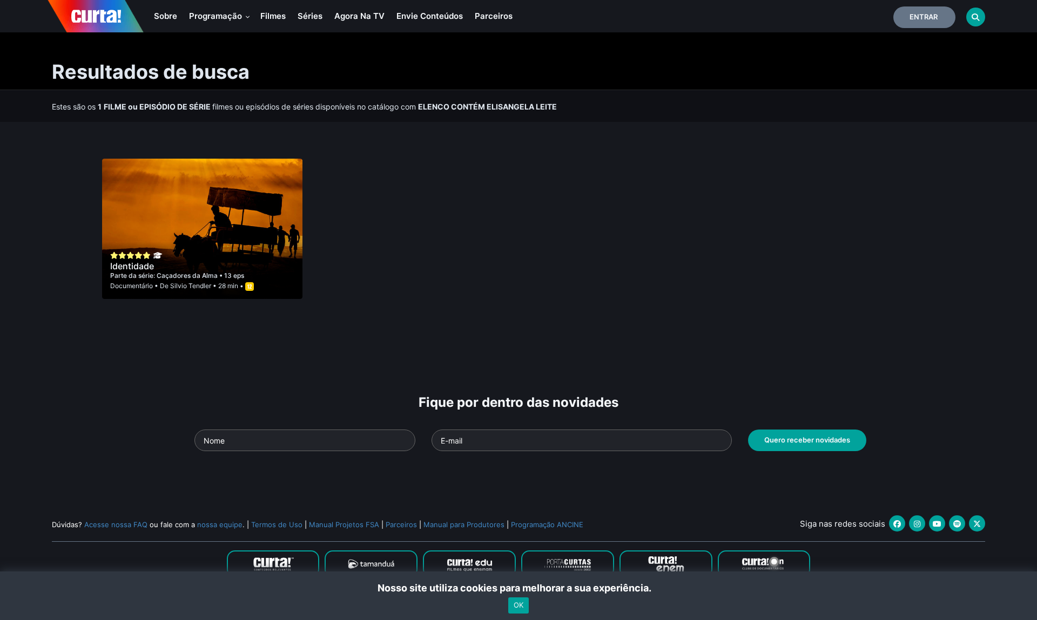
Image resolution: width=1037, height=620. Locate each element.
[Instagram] (917, 523)
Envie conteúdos (429, 16)
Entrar (924, 16)
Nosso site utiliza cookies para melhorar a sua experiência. (519, 588)
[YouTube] (937, 523)
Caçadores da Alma (188, 275)
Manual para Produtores (463, 524)
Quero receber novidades (807, 439)
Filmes (273, 16)
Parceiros (494, 16)
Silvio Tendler (190, 286)
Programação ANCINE (547, 524)
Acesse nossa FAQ (115, 524)
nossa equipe (220, 524)
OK (518, 605)
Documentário (131, 286)
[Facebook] (897, 523)
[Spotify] (957, 523)
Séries (310, 16)
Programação (216, 16)
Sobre (165, 16)
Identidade (132, 266)
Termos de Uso (276, 524)
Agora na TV (359, 16)
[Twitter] (977, 523)
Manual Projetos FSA (344, 524)
